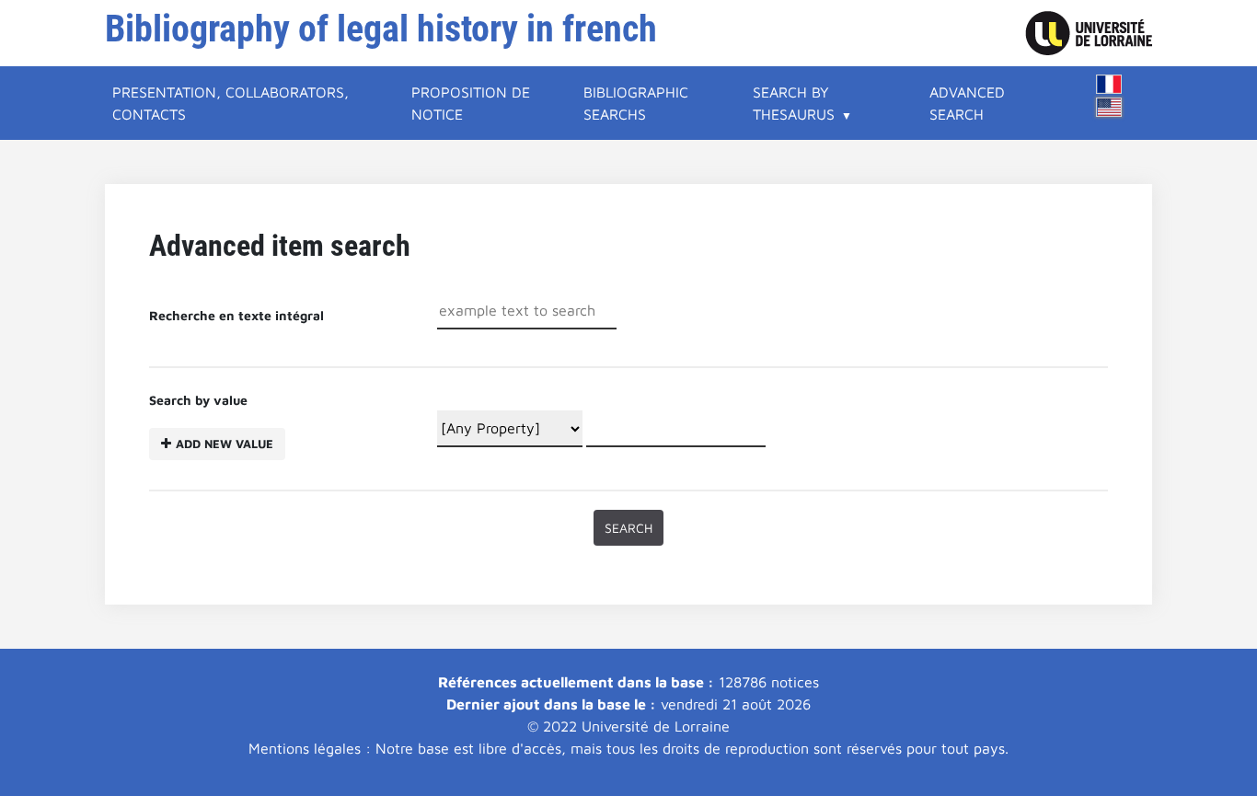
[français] (1109, 84)
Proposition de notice (470, 103)
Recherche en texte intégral (236, 315)
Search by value (211, 421)
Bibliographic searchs (635, 103)
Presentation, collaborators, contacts (230, 103)
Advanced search (967, 103)
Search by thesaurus (794, 103)
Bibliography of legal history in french (381, 29)
